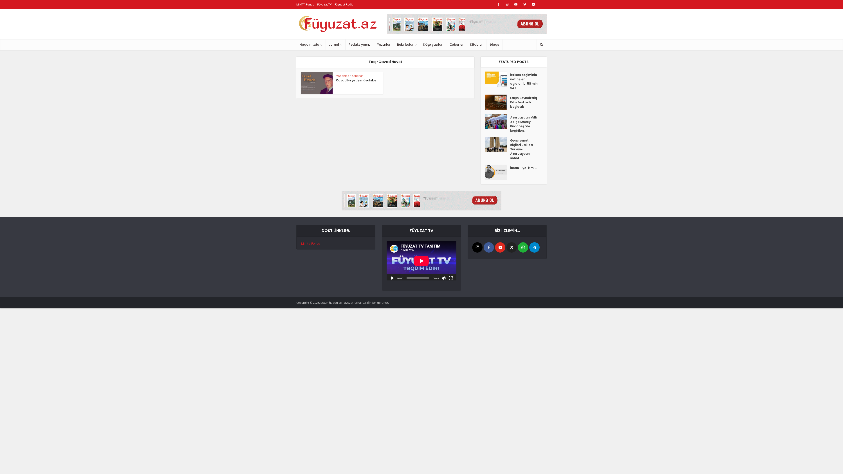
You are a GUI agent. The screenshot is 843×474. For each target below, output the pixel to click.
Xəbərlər (457, 44)
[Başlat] (392, 278)
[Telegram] (534, 247)
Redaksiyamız (360, 44)
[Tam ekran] (451, 278)
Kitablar (476, 44)
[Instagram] (477, 247)
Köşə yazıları (433, 44)
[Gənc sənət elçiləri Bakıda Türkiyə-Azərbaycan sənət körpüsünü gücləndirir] (497, 144)
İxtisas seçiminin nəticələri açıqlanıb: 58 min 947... (524, 81)
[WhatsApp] (523, 247)
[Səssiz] (443, 278)
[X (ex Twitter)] (511, 247)
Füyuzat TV (324, 4)
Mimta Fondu (310, 243)
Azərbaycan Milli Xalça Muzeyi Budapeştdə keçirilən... (523, 124)
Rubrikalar (405, 44)
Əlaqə (494, 44)
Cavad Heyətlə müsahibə (356, 80)
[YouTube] (500, 247)
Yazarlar (384, 44)
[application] (421, 260)
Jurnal (334, 44)
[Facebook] (489, 247)
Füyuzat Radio (344, 4)
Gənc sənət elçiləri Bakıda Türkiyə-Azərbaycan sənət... (521, 149)
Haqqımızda (309, 44)
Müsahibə (342, 76)
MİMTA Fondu (305, 4)
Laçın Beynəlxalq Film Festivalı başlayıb (523, 102)
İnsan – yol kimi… (523, 168)
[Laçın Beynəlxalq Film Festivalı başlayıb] (497, 102)
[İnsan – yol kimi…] (497, 172)
